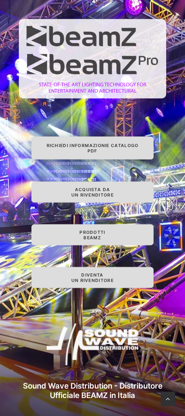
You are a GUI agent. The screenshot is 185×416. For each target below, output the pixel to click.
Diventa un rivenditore (92, 277)
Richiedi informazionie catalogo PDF (93, 148)
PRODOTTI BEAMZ (92, 234)
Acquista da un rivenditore (92, 192)
